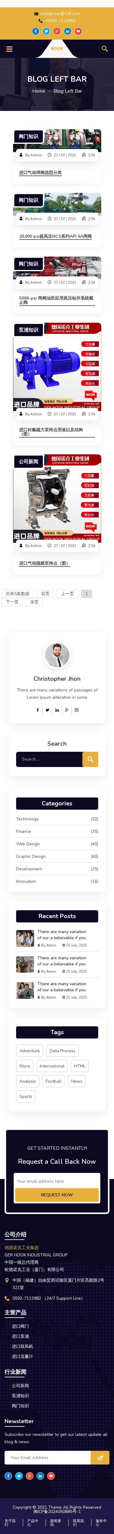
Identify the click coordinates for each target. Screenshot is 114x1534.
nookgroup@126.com (60, 14)
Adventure (29, 1051)
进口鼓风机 (22, 1346)
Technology (57, 819)
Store (24, 1066)
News (76, 1081)
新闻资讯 (55, 1522)
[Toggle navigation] (9, 49)
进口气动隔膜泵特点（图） (44, 563)
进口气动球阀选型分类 (40, 173)
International (52, 1066)
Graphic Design (57, 856)
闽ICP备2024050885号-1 (57, 1512)
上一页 (67, 594)
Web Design (57, 844)
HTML (79, 1066)
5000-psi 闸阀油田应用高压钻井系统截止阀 (56, 300)
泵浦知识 (28, 330)
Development (57, 869)
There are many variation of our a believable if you (61, 935)
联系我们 (78, 1522)
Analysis (27, 1081)
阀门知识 (28, 136)
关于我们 (10, 1522)
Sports (25, 1096)
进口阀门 (20, 1326)
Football (53, 1081)
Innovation (57, 881)
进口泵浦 (20, 1336)
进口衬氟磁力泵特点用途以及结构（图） (51, 432)
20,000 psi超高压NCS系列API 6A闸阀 (55, 236)
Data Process (62, 1051)
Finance (57, 831)
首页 (45, 594)
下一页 (12, 602)
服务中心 (101, 1522)
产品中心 (32, 1522)
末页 (34, 602)
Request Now (57, 1195)
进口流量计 (22, 1356)
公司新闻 (28, 461)
